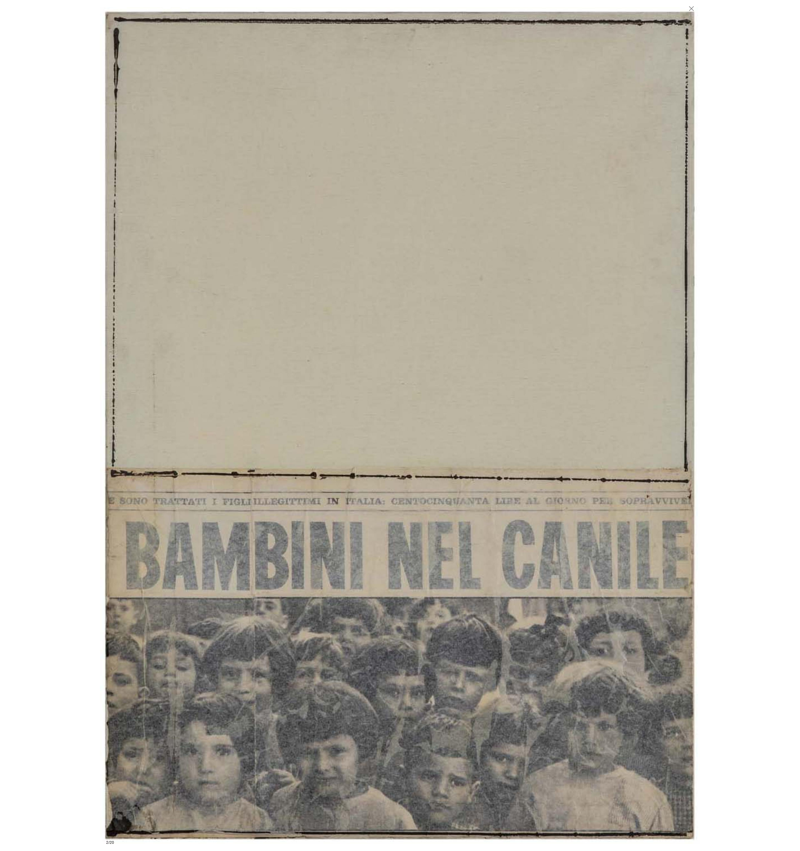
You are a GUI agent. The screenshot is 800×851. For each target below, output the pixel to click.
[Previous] (250, 425)
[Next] (550, 425)
